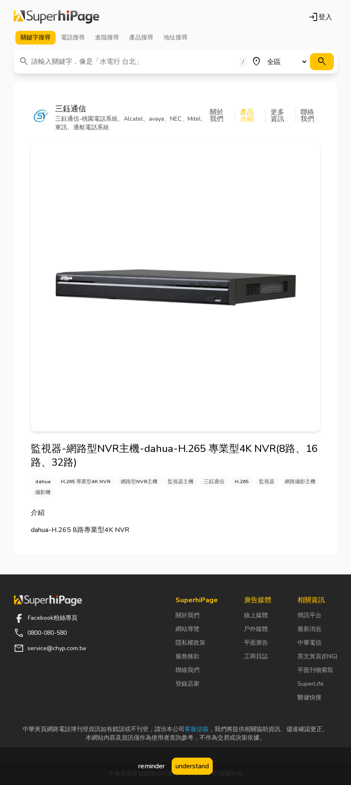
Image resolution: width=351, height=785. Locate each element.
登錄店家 (187, 684)
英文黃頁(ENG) (317, 656)
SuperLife (310, 684)
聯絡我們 (187, 670)
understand (192, 766)
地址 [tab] (175, 37)
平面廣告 (256, 643)
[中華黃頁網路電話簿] (56, 17)
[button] (222, 115)
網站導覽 (187, 629)
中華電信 (309, 643)
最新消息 (309, 629)
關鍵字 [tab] (36, 37)
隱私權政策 (190, 643)
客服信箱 (196, 729)
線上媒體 (256, 615)
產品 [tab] (141, 37)
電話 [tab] (73, 37)
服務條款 (187, 656)
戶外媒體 (256, 629)
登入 (320, 17)
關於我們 (187, 615)
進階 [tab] (107, 37)
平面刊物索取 (315, 670)
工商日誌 (256, 656)
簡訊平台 (309, 615)
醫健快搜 (309, 697)
